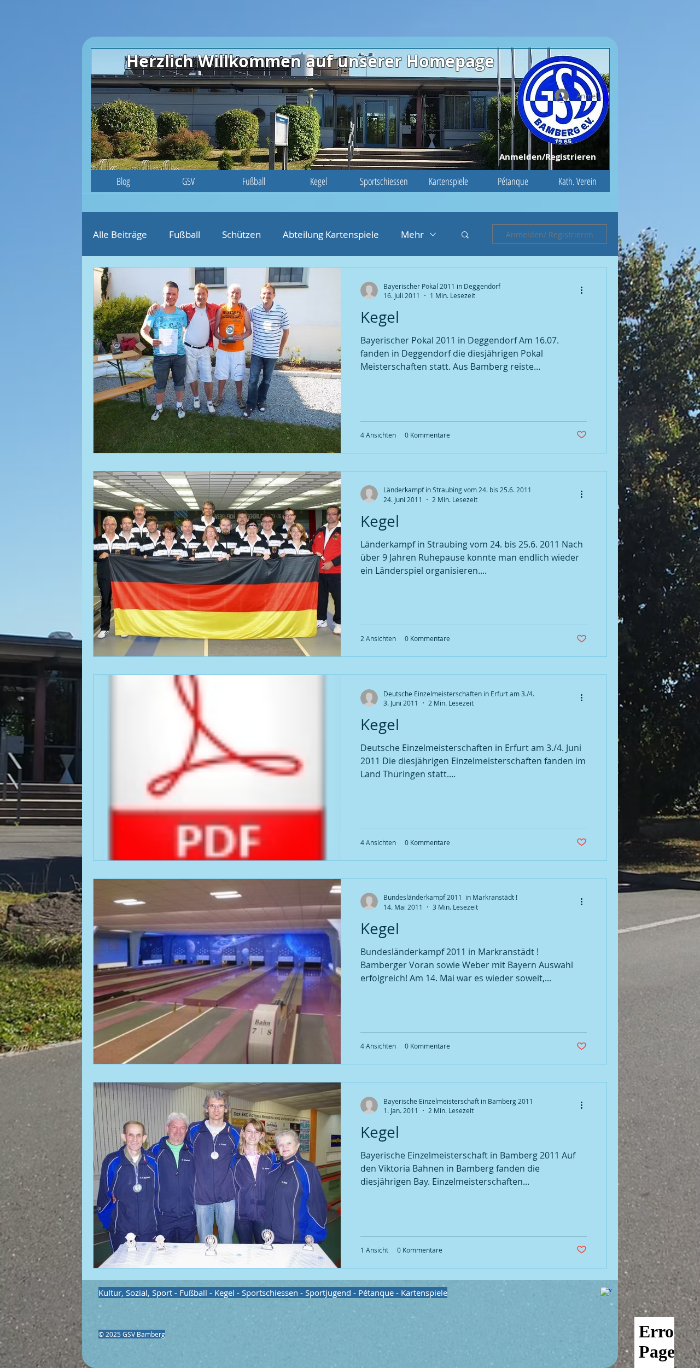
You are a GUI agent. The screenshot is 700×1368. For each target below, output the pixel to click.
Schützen (241, 234)
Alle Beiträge (120, 234)
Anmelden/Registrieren (547, 156)
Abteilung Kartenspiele (331, 234)
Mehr (412, 234)
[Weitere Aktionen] (585, 290)
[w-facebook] (605, 1292)
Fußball (184, 234)
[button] (188, 181)
